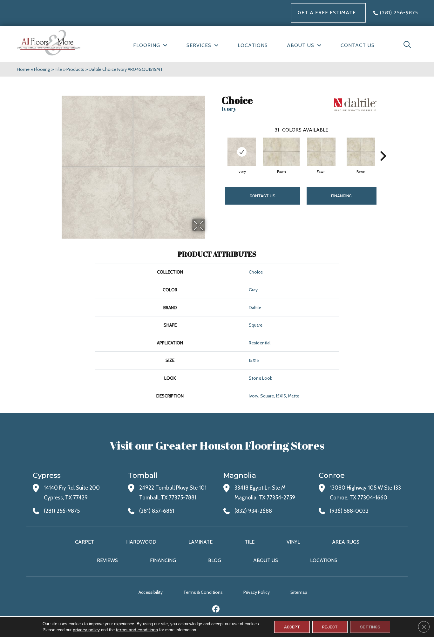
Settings (370, 626)
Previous (218, 146)
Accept (292, 626)
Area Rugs (345, 542)
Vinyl (293, 542)
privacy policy (86, 629)
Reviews (107, 560)
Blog (214, 560)
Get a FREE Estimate (327, 13)
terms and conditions (137, 629)
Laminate (200, 542)
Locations (323, 560)
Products (75, 69)
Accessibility (151, 592)
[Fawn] (281, 152)
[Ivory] (242, 152)
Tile (58, 69)
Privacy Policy (256, 592)
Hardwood (141, 542)
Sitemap (298, 592)
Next (383, 146)
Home (23, 69)
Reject (330, 626)
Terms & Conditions (203, 592)
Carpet (84, 542)
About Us (265, 560)
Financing (163, 560)
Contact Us (262, 195)
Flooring (42, 69)
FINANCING (341, 195)
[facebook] (216, 610)
